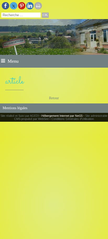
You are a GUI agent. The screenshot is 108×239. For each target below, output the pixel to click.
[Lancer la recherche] (45, 15)
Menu (13, 61)
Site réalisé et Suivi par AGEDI (20, 115)
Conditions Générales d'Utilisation (72, 118)
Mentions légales (15, 108)
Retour (54, 98)
